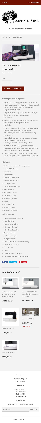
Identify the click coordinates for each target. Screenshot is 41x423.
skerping (21, 419)
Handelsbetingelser (20, 379)
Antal (3, 78)
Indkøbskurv (35, 2)
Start (3, 37)
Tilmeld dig (34, 409)
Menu (6, 2)
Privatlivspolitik (20, 381)
